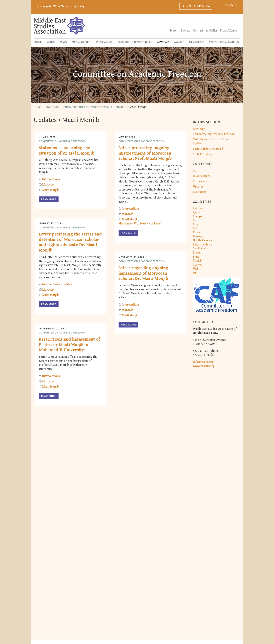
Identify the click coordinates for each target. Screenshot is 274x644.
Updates (119, 107)
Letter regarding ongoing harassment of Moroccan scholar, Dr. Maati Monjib (143, 273)
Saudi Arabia (200, 248)
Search (174, 30)
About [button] (51, 42)
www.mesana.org (204, 366)
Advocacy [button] (163, 42)
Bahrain (198, 208)
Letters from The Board (208, 149)
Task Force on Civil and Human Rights (212, 141)
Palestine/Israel (203, 244)
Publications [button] (104, 42)
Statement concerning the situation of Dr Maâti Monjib (66, 150)
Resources (199, 192)
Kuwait (197, 232)
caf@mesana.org (203, 362)
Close (230, 5)
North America (202, 240)
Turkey (197, 265)
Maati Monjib (138, 107)
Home (38, 42)
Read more (48, 199)
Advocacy (52, 107)
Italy (196, 228)
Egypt (196, 212)
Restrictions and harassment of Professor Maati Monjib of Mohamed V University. (69, 345)
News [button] (63, 42)
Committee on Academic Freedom (86, 107)
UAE (195, 268)
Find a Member (229, 30)
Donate (185, 30)
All (195, 170)
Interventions (202, 176)
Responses (200, 181)
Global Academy (203, 154)
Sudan (197, 252)
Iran (195, 220)
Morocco (198, 236)
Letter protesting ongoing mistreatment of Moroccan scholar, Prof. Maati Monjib (145, 153)
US (194, 273)
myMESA (211, 30)
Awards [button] (179, 42)
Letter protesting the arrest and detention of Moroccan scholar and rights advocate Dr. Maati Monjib (70, 242)
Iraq (195, 224)
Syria (196, 257)
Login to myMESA (196, 6)
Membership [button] (196, 42)
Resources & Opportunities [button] (135, 42)
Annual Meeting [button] (81, 42)
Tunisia (197, 260)
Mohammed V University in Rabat (140, 223)
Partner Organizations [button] (224, 42)
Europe (197, 216)
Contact (198, 30)
